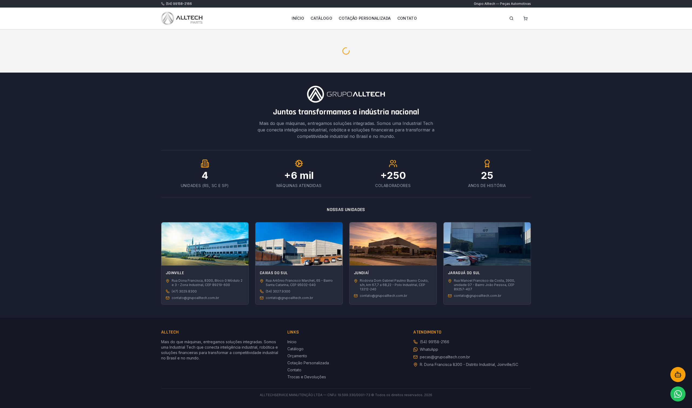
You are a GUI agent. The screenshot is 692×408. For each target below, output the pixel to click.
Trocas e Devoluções (306, 377)
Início (298, 18)
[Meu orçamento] (525, 18)
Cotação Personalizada (365, 18)
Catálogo (321, 18)
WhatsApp (429, 349)
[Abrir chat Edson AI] (678, 374)
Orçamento (297, 355)
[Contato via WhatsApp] (678, 394)
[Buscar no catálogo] (511, 18)
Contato (407, 18)
